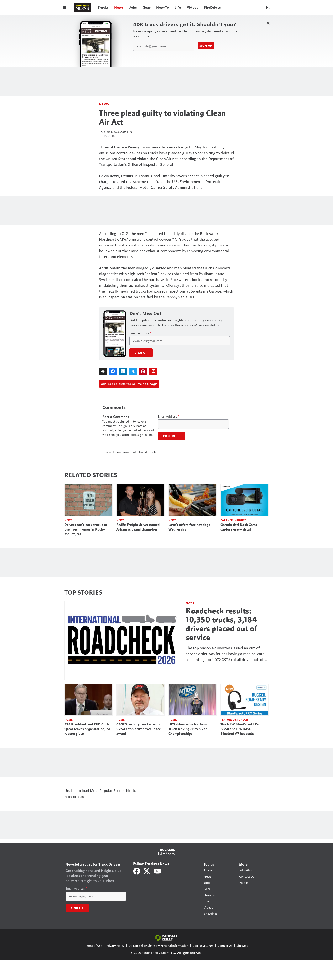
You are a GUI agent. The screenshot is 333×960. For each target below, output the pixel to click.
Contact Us (225, 945)
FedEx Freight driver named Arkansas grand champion (138, 527)
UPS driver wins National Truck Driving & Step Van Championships (188, 729)
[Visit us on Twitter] (147, 871)
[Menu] (64, 7)
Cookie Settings (203, 945)
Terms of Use (93, 945)
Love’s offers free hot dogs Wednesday (189, 527)
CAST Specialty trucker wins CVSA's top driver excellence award (138, 729)
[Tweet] (133, 371)
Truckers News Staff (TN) (116, 132)
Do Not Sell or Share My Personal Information (158, 945)
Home (190, 602)
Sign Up (205, 45)
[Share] (113, 371)
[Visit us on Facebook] (136, 871)
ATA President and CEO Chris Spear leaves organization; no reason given (87, 729)
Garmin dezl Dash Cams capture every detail (238, 527)
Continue (171, 436)
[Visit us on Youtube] (157, 871)
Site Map (242, 945)
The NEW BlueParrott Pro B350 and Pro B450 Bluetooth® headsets (240, 729)
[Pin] (143, 371)
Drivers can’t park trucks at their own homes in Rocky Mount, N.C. (85, 529)
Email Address (140, 333)
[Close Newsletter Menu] (268, 23)
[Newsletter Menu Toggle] (268, 7)
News (104, 103)
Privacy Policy (115, 945)
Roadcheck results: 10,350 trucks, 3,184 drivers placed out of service (221, 624)
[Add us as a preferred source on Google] (153, 371)
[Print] (103, 371)
